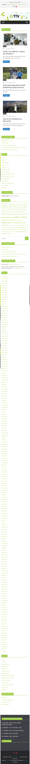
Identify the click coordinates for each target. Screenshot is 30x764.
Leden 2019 (4, 485)
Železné (8, 233)
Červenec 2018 (5, 499)
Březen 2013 (4, 640)
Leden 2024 (4, 347)
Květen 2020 (4, 449)
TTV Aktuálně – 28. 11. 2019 (20, 268)
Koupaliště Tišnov (9, 212)
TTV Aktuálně (5, 181)
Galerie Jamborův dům (18, 203)
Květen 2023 (4, 366)
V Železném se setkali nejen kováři (10, 149)
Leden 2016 (4, 568)
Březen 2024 (4, 343)
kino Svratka (21, 210)
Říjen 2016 (4, 547)
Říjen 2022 (4, 382)
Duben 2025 (4, 313)
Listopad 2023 (5, 352)
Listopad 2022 (5, 380)
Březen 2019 (4, 481)
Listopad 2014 (5, 600)
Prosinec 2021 (5, 405)
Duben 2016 (4, 561)
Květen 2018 (4, 504)
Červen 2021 (4, 419)
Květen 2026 (4, 283)
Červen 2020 (4, 446)
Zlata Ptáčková (12, 48)
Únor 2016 (4, 566)
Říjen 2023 (4, 354)
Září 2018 (4, 495)
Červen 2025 (4, 308)
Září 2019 (4, 467)
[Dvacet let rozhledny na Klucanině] (15, 107)
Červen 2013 (4, 633)
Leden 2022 (4, 403)
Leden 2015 (4, 596)
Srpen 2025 (4, 304)
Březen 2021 (4, 426)
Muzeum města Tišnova (20, 214)
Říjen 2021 (4, 409)
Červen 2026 (4, 281)
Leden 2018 (4, 513)
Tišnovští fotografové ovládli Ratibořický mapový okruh (14, 86)
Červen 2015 (4, 584)
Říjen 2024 (4, 327)
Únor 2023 (4, 373)
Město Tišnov (21, 217)
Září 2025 (4, 301)
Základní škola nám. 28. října (10, 231)
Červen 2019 (4, 474)
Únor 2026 (4, 290)
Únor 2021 (4, 428)
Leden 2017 (4, 541)
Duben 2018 (4, 506)
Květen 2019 (4, 476)
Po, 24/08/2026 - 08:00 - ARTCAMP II (10, 736)
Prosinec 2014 (5, 598)
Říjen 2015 (4, 575)
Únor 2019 (4, 483)
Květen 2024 (4, 338)
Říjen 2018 (4, 492)
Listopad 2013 (5, 628)
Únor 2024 (4, 345)
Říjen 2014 (4, 603)
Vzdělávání (20, 229)
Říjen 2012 (4, 649)
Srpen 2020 (4, 442)
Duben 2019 (4, 478)
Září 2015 (4, 577)
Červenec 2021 (5, 416)
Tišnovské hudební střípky (8, 176)
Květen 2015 (4, 587)
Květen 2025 (4, 311)
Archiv (4, 46)
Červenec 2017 (5, 527)
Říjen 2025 (4, 299)
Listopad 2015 (5, 573)
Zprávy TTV (4, 187)
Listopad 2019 (5, 462)
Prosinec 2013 (5, 626)
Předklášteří (21, 227)
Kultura (14, 212)
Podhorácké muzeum (9, 227)
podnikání (16, 227)
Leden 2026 (4, 292)
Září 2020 (4, 439)
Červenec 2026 (5, 278)
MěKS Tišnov (10, 217)
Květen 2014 (4, 614)
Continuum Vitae (10, 203)
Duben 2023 (4, 368)
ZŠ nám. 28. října (19, 231)
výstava (24, 229)
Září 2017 (4, 522)
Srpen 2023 (4, 359)
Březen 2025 (4, 315)
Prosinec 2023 (5, 350)
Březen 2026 (4, 288)
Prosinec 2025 (5, 294)
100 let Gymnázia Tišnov (13, 264)
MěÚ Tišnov (5, 225)
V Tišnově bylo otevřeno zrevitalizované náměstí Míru (14, 147)
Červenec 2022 (5, 389)
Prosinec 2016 (5, 543)
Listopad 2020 (5, 435)
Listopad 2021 (5, 407)
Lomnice (26, 212)
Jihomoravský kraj (5, 210)
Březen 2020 (4, 453)
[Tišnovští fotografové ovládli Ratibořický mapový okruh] (15, 73)
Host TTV (4, 160)
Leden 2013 (4, 644)
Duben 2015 (4, 589)
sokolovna (26, 227)
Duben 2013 (4, 637)
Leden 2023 (4, 375)
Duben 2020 (4, 451)
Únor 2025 (4, 317)
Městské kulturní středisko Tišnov (14, 223)
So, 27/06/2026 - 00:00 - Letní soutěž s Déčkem (13, 730)
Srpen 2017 (4, 524)
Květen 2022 (4, 393)
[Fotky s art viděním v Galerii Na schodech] (15, 39)
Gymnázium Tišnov (15, 206)
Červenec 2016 (5, 554)
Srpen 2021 (4, 414)
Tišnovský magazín (6, 178)
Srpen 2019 (4, 469)
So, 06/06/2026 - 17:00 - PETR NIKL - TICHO (12, 727)
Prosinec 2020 (5, 432)
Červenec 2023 (5, 361)
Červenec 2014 (5, 610)
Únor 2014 (4, 621)
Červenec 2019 (5, 472)
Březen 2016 (4, 564)
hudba (25, 206)
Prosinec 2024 (5, 322)
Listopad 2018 (5, 490)
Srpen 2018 (4, 497)
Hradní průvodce (5, 162)
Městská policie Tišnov (19, 220)
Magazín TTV (4, 164)
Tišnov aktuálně (5, 143)
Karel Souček (15, 209)
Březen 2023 (4, 370)
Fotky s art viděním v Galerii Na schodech (14, 52)
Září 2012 (4, 651)
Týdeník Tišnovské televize (8, 183)
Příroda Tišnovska (6, 171)
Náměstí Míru (18, 225)
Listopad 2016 (5, 545)
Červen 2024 (4, 336)
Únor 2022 (4, 400)
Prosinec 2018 (5, 488)
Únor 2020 (4, 455)
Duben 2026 (4, 285)
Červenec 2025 (5, 306)
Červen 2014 (4, 612)
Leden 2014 (4, 623)
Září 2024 (4, 329)
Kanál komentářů (6, 702)
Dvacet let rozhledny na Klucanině (12, 120)
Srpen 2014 (4, 607)
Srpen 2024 (4, 331)
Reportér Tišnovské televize (8, 174)
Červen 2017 (4, 529)
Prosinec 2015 (5, 571)
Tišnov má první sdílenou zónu (9, 145)
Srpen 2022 (4, 386)
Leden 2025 (4, 320)
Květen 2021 (4, 421)
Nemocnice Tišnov (12, 225)
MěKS (3, 217)
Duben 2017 (4, 534)
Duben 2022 (4, 396)
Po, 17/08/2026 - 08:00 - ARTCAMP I (10, 733)
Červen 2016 (4, 557)
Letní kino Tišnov (20, 212)
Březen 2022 (4, 398)
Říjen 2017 (4, 520)
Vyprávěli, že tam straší (7, 140)
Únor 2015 (4, 594)
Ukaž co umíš (5, 185)
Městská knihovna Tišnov (8, 220)
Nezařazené (4, 167)
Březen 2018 (4, 508)
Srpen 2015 (4, 580)
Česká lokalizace (5, 704)
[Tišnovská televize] (15, 13)
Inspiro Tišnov (5, 207)
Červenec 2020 (5, 444)
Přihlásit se (4, 697)
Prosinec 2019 (5, 460)
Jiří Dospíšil (11, 210)
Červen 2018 (4, 501)
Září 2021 (4, 412)
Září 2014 (4, 605)
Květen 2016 (4, 559)
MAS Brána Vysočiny (7, 214)
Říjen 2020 (4, 437)
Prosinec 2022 (5, 377)
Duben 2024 (4, 340)
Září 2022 (4, 384)
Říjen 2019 (4, 465)
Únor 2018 (4, 511)
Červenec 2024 (5, 334)
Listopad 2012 (5, 646)
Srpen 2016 (4, 552)
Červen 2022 (4, 391)
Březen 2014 (4, 619)
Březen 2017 (4, 536)
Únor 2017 (4, 538)
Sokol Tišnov (4, 229)
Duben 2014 (4, 617)
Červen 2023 (4, 363)
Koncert (4, 212)
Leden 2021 (4, 430)
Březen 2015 (4, 591)
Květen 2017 (4, 531)
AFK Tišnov (4, 204)
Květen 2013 (4, 635)
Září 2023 (4, 357)
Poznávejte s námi (6, 169)
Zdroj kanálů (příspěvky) (7, 700)
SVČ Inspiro (8, 229)
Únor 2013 (4, 642)
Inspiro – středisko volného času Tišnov (18, 207)
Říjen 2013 (4, 630)
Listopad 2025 (5, 297)
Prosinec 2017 (5, 515)
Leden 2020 (4, 458)
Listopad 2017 (5, 518)
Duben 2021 (4, 423)
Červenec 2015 (5, 582)
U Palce (16, 229)
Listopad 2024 (5, 324)
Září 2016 (4, 550)
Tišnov (13, 229)
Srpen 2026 (4, 276)
